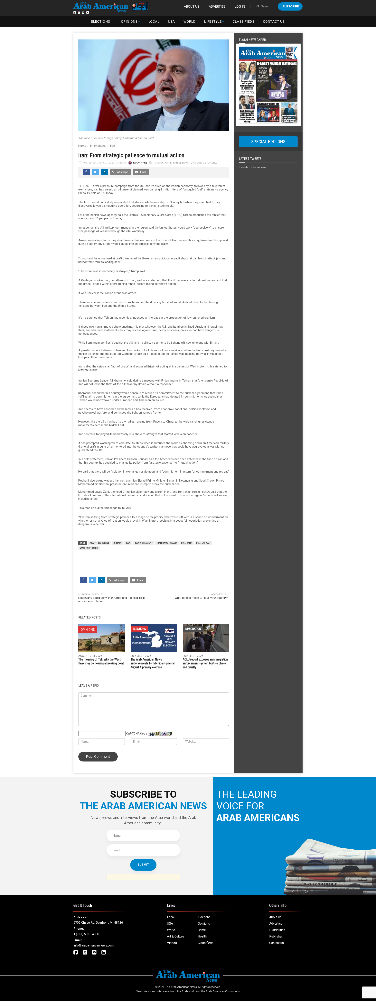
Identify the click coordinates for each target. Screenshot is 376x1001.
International (98, 145)
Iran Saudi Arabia (167, 543)
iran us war (203, 543)
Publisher (275, 936)
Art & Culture (175, 936)
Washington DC (89, 548)
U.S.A (205, 162)
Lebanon (184, 162)
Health (202, 936)
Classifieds (243, 21)
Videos (172, 943)
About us (191, 6)
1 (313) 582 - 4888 (86, 934)
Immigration (193, 629)
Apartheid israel (99, 543)
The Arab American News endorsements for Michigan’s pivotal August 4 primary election (152, 663)
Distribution (277, 930)
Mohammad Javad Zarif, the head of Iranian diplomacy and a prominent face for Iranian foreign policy (143, 491)
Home (82, 145)
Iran (112, 145)
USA (171, 21)
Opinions (129, 21)
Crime (202, 930)
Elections (100, 21)
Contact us (274, 21)
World (189, 21)
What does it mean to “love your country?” (202, 598)
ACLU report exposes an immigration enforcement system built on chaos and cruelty (205, 663)
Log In (240, 6)
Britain (117, 543)
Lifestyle (213, 21)
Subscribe (290, 6)
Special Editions (268, 141)
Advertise (217, 6)
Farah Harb (140, 162)
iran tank (186, 543)
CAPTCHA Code (136, 733)
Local (153, 21)
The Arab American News (181, 986)
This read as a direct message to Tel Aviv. (105, 508)
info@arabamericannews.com (93, 945)
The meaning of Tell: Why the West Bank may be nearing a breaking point (101, 661)
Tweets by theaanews (252, 167)
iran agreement (144, 543)
